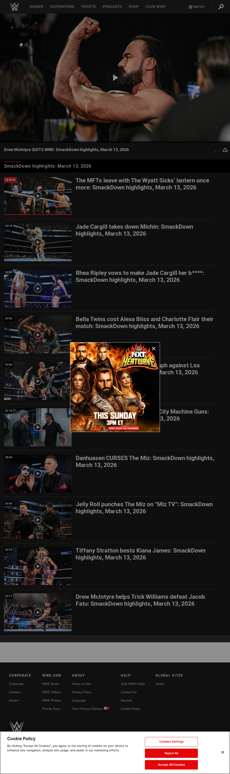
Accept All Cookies (171, 764)
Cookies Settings (171, 741)
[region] (115, 752)
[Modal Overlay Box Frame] (115, 387)
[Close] (223, 752)
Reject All (171, 753)
